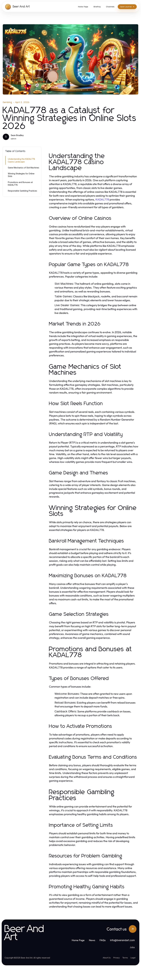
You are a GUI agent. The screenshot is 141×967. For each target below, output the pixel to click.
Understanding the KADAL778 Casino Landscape (21, 160)
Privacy (116, 957)
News (92, 940)
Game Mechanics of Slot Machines (23, 167)
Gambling (7, 102)
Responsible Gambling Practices (22, 191)
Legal (133, 957)
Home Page (78, 940)
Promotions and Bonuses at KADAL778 (20, 183)
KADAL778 (102, 199)
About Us (107, 957)
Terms (125, 957)
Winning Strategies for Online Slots (21, 174)
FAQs (103, 940)
